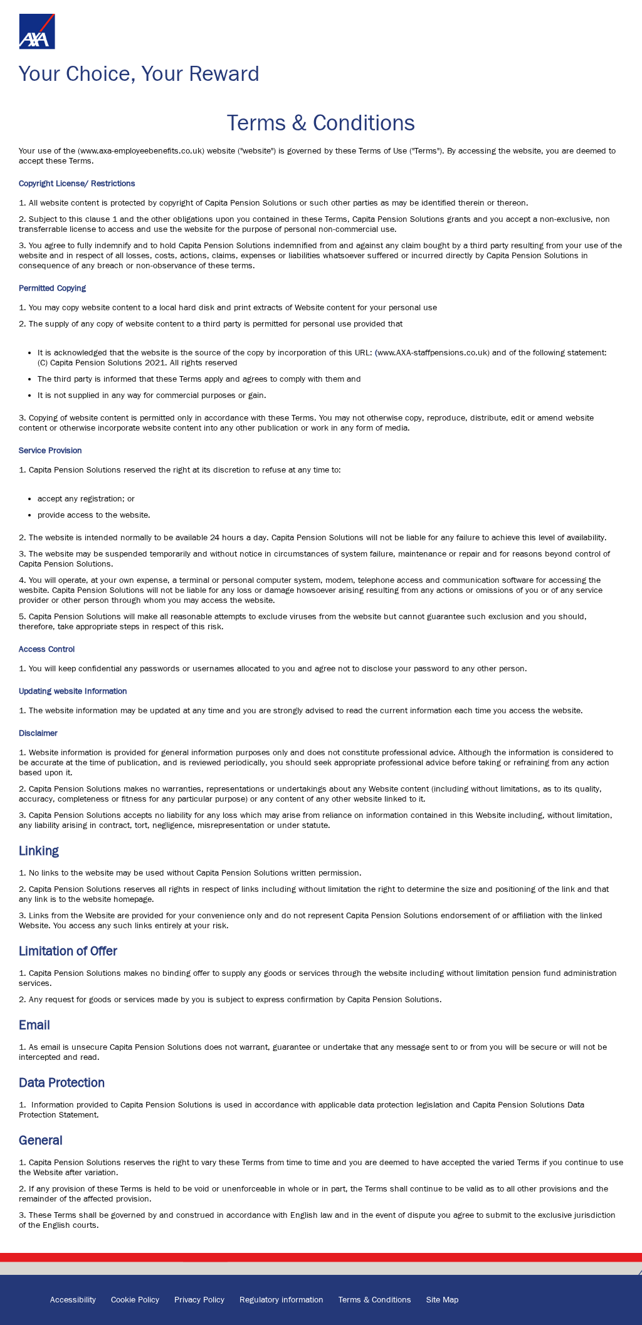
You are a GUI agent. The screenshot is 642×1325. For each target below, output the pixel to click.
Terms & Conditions (376, 1300)
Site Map (442, 1300)
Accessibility (74, 1300)
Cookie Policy (136, 1300)
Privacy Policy (200, 1300)
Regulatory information (282, 1300)
